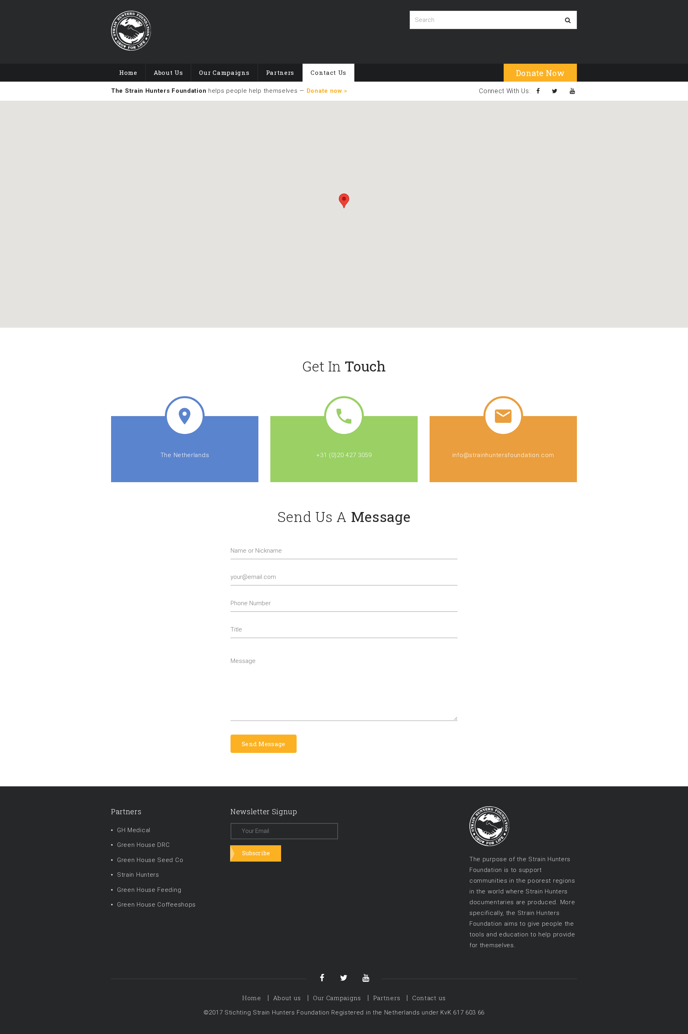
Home (128, 72)
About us (168, 72)
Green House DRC (143, 844)
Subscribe (256, 853)
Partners (280, 72)
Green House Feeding (149, 889)
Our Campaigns (224, 72)
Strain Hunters (138, 874)
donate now (540, 73)
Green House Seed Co (150, 860)
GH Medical (133, 830)
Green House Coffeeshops (156, 904)
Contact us (328, 72)
